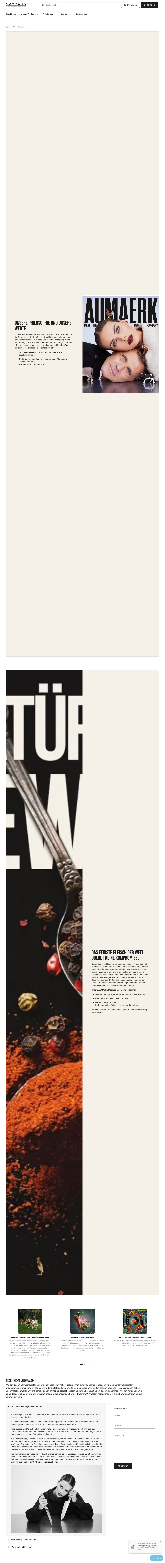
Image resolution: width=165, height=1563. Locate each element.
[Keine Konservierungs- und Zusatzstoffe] (135, 1321)
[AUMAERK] (16, 5)
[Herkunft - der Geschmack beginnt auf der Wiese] (30, 1321)
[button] (149, 5)
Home (8, 27)
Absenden (123, 1465)
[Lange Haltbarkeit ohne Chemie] (82, 1321)
